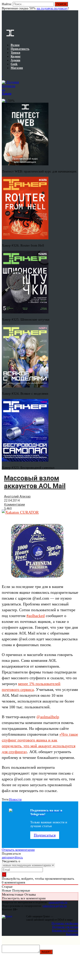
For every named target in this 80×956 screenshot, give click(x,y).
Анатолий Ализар (17, 496)
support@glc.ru (58, 902)
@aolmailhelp (47, 717)
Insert (46, 952)
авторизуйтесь (12, 857)
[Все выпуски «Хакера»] (2, 75)
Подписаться (45, 835)
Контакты (72, 934)
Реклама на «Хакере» (65, 930)
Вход (75, 6)
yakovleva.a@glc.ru (54, 905)
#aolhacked (35, 615)
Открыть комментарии (18, 850)
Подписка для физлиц (65, 923)
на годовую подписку (52, 8)
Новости (15, 799)
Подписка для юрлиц (65, 926)
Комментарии (14, 504)
